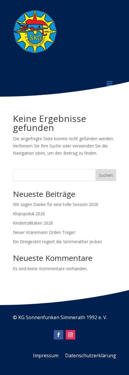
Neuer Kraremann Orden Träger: (44, 232)
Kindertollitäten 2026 (33, 223)
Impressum (45, 356)
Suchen (106, 175)
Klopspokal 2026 (29, 213)
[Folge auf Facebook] (58, 335)
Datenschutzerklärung (90, 356)
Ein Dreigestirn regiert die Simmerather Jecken (57, 241)
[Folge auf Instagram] (70, 335)
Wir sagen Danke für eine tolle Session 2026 (55, 204)
